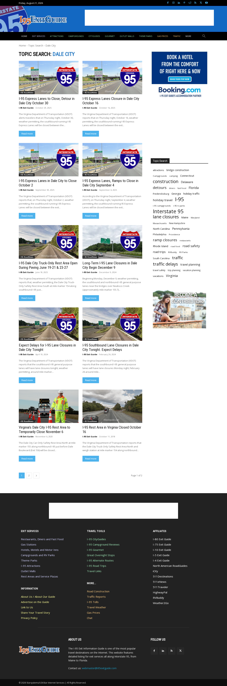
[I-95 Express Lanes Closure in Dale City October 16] (112, 77)
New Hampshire (177, 223)
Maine (184, 217)
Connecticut (187, 175)
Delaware (187, 182)
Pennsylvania (180, 229)
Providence (174, 234)
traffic (177, 258)
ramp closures (165, 240)
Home (22, 45)
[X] (201, 3)
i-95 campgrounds (162, 205)
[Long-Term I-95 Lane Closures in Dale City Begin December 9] (112, 241)
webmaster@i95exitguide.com (99, 668)
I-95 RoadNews (27, 92)
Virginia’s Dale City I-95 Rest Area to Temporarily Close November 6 (44, 429)
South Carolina (161, 258)
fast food (182, 188)
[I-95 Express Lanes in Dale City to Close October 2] (48, 159)
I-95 (179, 199)
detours (160, 187)
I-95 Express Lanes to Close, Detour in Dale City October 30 (46, 101)
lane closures (166, 217)
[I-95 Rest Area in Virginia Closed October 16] (112, 406)
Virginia (172, 276)
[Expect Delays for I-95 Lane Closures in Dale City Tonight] (48, 324)
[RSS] (195, 3)
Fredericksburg (161, 193)
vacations (158, 276)
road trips (159, 252)
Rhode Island (160, 246)
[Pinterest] (184, 3)
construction (165, 181)
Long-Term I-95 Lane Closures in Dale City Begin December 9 (109, 265)
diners (172, 188)
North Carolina (161, 228)
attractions (158, 170)
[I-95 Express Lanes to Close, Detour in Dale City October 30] (48, 77)
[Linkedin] (179, 3)
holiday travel (163, 200)
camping (173, 176)
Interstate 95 (168, 211)
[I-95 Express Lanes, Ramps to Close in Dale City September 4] (112, 159)
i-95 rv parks (179, 205)
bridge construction (178, 170)
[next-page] (36, 475)
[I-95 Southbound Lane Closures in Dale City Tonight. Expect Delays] (112, 324)
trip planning (174, 270)
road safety (191, 246)
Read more (27, 133)
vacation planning (191, 270)
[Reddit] (190, 3)
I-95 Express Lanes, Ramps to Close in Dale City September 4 (110, 183)
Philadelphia (159, 234)
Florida (194, 188)
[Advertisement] (149, 18)
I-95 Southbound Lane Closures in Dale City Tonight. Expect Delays (110, 347)
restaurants (185, 240)
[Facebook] (168, 3)
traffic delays (165, 264)
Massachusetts (160, 223)
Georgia (176, 193)
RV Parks (183, 252)
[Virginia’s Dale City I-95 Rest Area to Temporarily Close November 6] (48, 406)
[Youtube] (206, 3)
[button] (204, 36)
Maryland (195, 217)
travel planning (190, 264)
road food (175, 246)
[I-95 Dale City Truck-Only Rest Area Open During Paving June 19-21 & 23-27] (48, 241)
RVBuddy (172, 252)
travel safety (159, 270)
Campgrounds (160, 176)
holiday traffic (191, 193)
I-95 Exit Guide (26, 107)
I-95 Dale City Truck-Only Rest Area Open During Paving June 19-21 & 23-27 (48, 265)
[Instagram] (173, 3)
